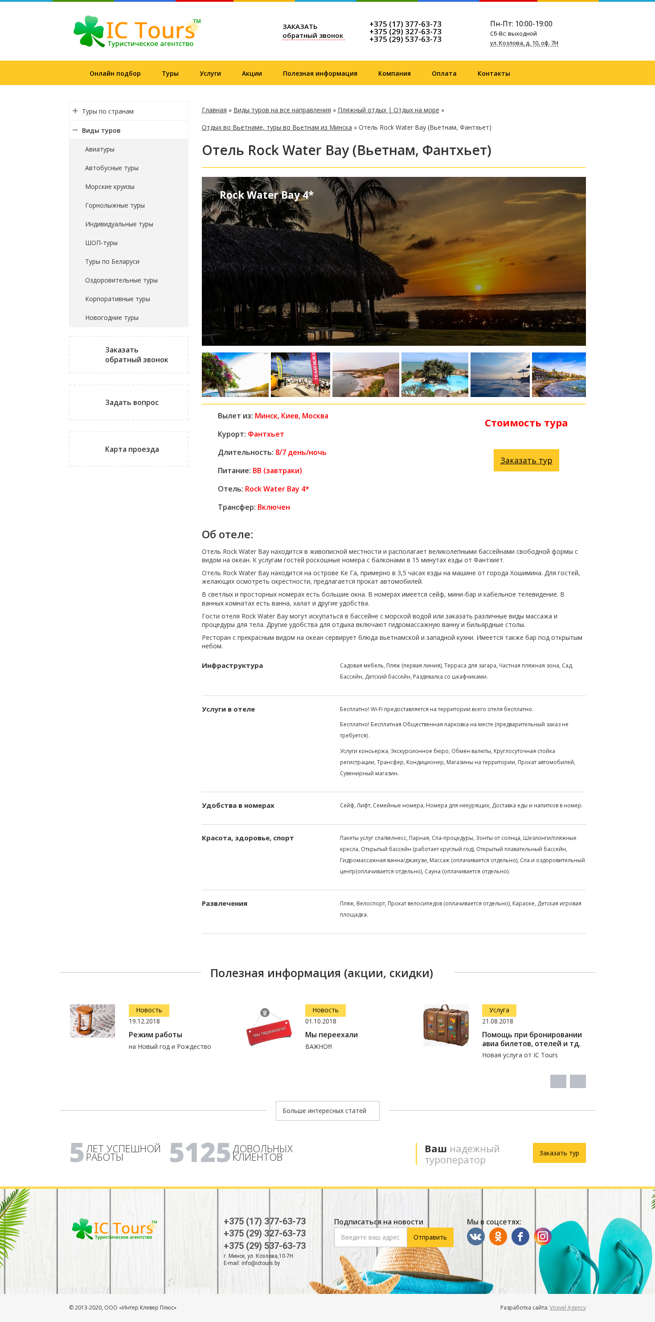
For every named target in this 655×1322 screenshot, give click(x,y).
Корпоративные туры (117, 299)
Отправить (430, 1237)
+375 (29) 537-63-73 (405, 39)
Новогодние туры (112, 317)
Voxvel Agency (568, 1307)
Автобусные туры (112, 168)
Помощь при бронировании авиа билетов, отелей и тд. (532, 1039)
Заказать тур (526, 460)
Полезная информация (320, 73)
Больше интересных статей (325, 1110)
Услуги (210, 73)
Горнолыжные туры (115, 205)
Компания (394, 73)
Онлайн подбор (115, 73)
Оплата (444, 73)
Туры (170, 73)
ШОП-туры (101, 242)
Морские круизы (110, 186)
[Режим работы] (92, 1021)
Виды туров (101, 130)
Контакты (494, 73)
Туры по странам (108, 111)
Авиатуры (100, 149)
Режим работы (155, 1035)
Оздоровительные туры (121, 280)
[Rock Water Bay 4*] (235, 374)
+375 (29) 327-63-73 (405, 31)
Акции (252, 73)
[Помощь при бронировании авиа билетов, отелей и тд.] (446, 1025)
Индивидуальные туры (119, 224)
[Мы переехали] (269, 1027)
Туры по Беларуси (112, 261)
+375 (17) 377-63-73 (405, 24)
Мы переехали (331, 1035)
